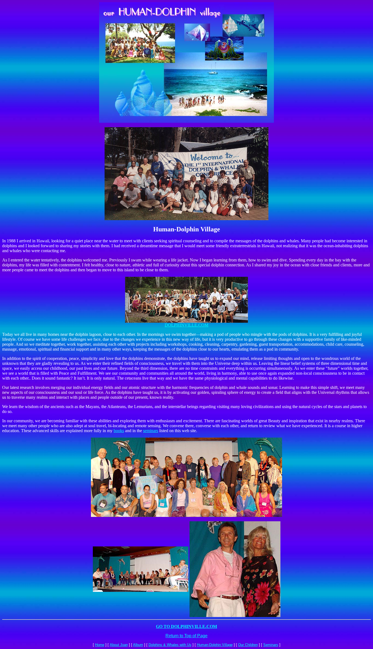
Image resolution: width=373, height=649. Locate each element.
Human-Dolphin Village (215, 645)
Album (138, 645)
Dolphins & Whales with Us (170, 645)
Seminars (270, 645)
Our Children (248, 645)
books (119, 430)
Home (99, 645)
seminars (150, 430)
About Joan (119, 645)
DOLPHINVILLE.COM (186, 325)
